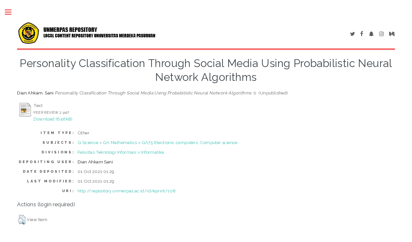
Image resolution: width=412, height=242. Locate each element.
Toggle (11, 12)
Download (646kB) (52, 118)
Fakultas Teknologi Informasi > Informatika (121, 152)
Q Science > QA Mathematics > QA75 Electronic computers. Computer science (158, 142)
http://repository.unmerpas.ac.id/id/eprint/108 (127, 190)
